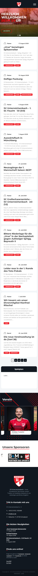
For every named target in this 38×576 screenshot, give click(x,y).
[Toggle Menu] (34, 4)
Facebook (18, 555)
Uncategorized (27, 94)
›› (25, 360)
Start (18, 65)
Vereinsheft (14, 352)
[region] (19, 22)
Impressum (17, 573)
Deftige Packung (11, 533)
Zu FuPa (8, 563)
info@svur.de (12, 514)
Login (22, 573)
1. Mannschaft (9, 65)
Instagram (21, 554)
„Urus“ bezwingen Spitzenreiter (16, 529)
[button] (18, 35)
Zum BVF (8, 561)
